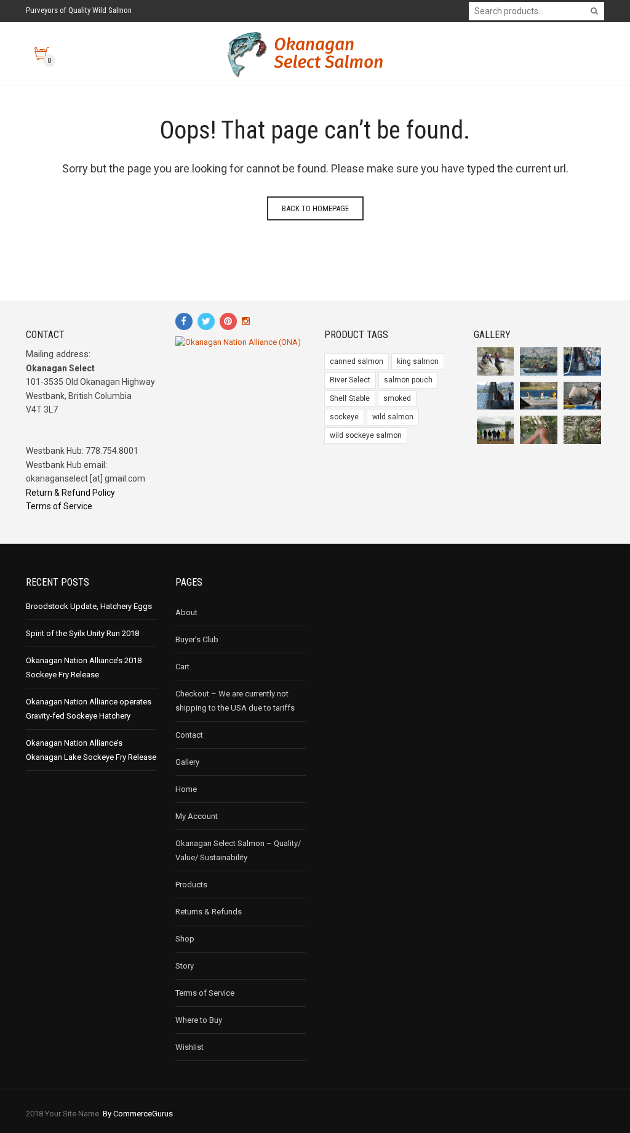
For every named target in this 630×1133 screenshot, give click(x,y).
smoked (397, 398)
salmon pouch (408, 380)
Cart (182, 666)
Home (186, 789)
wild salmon (392, 417)
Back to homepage (315, 208)
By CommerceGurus (138, 1113)
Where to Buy (198, 1020)
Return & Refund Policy (70, 493)
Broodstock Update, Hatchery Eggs (89, 606)
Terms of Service (59, 506)
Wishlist (189, 1047)
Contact (189, 735)
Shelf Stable (350, 398)
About (186, 612)
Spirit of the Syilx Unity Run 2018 (82, 633)
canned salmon (356, 361)
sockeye (344, 417)
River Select (350, 380)
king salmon (418, 361)
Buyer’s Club (196, 639)
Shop (184, 938)
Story (184, 965)
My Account (196, 816)
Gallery (187, 762)
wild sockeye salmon (366, 435)
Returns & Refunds (208, 911)
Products (191, 884)
